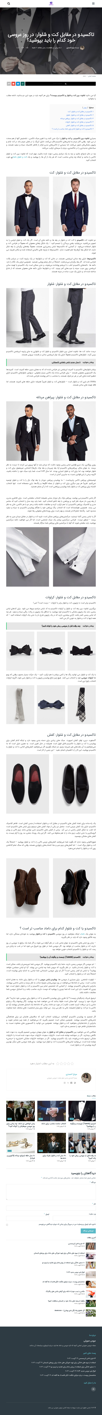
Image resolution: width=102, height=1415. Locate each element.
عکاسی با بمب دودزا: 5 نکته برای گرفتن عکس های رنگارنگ (65, 1291)
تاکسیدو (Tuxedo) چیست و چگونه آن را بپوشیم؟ (83, 1125)
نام (94, 1204)
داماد (50, 47)
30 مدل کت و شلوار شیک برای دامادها (54, 1157)
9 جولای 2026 (29, 1129)
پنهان (85, 108)
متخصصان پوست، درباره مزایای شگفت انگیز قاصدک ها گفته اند (63, 1281)
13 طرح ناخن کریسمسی (76, 1243)
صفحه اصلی (92, 76)
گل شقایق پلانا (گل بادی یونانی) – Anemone (70, 1310)
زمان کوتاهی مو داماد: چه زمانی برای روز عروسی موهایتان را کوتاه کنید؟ (20, 1125)
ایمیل (46, 1214)
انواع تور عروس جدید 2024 (76, 1272)
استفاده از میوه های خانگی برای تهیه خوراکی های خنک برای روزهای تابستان (59, 1253)
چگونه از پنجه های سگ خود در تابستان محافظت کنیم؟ (66, 1301)
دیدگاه (93, 1182)
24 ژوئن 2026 (29, 1161)
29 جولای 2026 (92, 1129)
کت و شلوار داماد (19, 157)
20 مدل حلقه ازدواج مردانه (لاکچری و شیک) (21, 1157)
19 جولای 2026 (61, 1126)
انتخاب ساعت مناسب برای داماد (53, 1123)
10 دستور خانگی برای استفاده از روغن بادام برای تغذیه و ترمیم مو (63, 1262)
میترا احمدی (71, 47)
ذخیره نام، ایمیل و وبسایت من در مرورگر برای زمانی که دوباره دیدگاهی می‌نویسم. (67, 1224)
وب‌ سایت (92, 1214)
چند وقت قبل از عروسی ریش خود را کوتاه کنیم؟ (83, 1157)
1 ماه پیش (58, 47)
